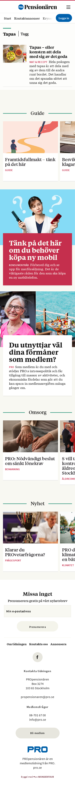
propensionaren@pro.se (37, 697)
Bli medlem (37, 733)
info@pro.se (37, 719)
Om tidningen (17, 644)
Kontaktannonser (27, 18)
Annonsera (58, 644)
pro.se (37, 767)
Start (7, 18)
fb (38, 657)
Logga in (64, 18)
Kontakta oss (38, 644)
